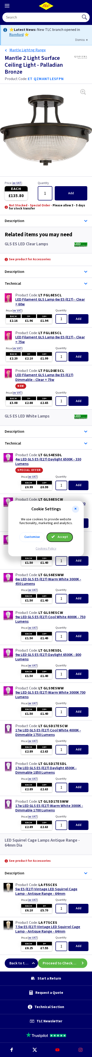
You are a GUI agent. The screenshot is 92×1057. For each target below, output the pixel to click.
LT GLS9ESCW (50, 612)
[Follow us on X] (34, 1050)
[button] (75, 509)
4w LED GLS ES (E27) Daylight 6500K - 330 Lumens (48, 461)
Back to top (19, 963)
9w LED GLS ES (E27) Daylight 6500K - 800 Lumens (48, 657)
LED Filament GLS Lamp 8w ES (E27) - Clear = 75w (50, 339)
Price (13, 183)
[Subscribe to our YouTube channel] (57, 1050)
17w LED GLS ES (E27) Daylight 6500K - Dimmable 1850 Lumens (46, 770)
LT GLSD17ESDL (52, 763)
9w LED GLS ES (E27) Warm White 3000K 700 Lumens (50, 694)
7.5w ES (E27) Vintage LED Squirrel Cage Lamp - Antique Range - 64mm (47, 929)
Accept (62, 537)
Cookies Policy (46, 548)
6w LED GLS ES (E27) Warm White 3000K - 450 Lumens (48, 581)
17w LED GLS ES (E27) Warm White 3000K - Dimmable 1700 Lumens (49, 808)
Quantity (43, 183)
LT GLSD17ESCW (53, 726)
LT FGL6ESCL (50, 295)
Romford (16, 34)
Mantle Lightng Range (27, 50)
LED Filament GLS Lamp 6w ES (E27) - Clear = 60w (50, 301)
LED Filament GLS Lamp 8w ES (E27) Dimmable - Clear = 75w (44, 377)
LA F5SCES (47, 884)
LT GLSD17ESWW (53, 801)
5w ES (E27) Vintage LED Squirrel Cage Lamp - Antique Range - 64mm (46, 891)
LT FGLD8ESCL (51, 370)
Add (71, 193)
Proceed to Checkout (61, 963)
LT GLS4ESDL (50, 455)
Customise (32, 537)
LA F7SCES (47, 922)
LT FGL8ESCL (50, 333)
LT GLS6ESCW (50, 499)
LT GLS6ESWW (51, 575)
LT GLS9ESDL (50, 650)
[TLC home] (46, 6)
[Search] (85, 17)
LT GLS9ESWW (51, 688)
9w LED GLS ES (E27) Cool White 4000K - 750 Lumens (50, 619)
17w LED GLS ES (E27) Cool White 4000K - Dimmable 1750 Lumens (48, 732)
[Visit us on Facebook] (11, 1050)
